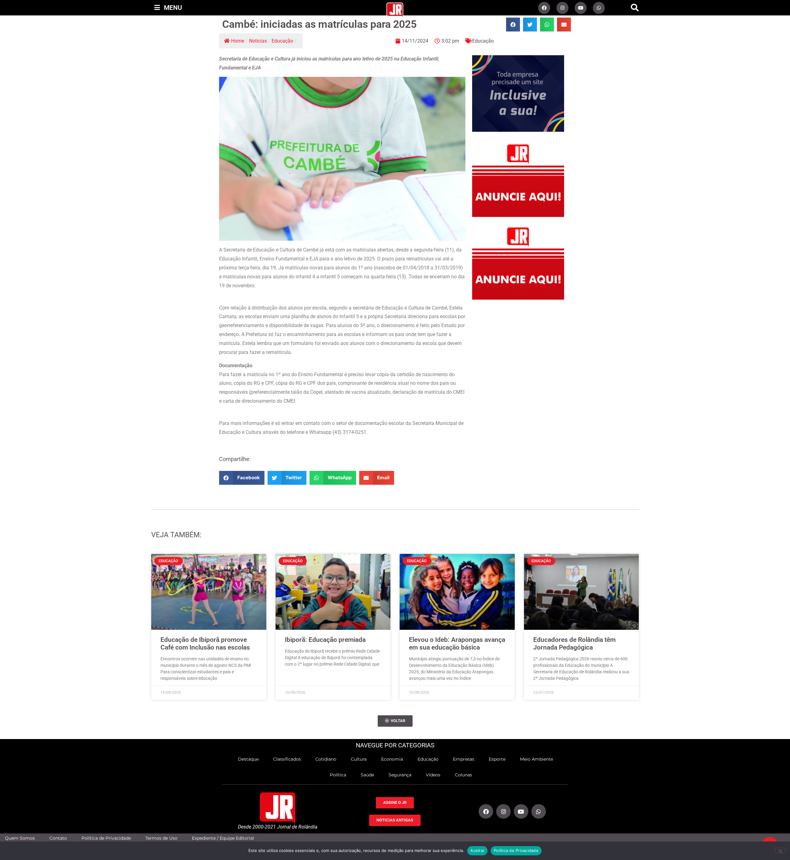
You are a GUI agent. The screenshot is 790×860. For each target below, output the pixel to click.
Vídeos (433, 775)
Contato (58, 838)
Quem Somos (20, 838)
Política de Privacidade (106, 838)
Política (338, 775)
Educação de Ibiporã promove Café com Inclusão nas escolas (205, 643)
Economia (392, 759)
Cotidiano (325, 759)
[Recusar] (780, 850)
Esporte (497, 759)
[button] (635, 8)
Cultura (359, 759)
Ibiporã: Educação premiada (325, 639)
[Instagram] (562, 8)
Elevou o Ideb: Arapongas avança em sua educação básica (457, 643)
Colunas (463, 775)
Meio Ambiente (536, 759)
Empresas (463, 759)
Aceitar (477, 850)
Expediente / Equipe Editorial (223, 838)
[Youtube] (581, 8)
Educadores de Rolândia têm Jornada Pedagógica (574, 643)
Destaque (248, 759)
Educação (282, 41)
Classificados (287, 759)
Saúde (367, 775)
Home (237, 41)
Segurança (400, 775)
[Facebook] (544, 8)
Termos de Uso (161, 838)
